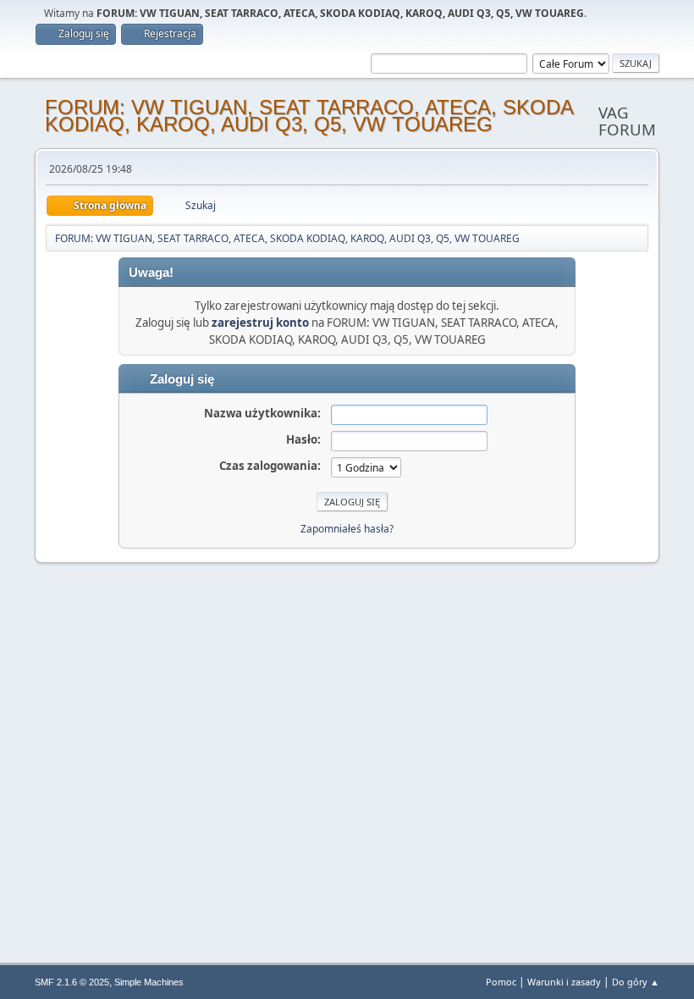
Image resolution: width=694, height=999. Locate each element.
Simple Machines (149, 982)
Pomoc (501, 981)
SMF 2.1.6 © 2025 (72, 982)
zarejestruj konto (260, 322)
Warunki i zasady (564, 981)
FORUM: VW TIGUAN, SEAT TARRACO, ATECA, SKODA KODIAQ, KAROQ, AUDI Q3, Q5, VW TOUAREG (309, 115)
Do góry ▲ (635, 981)
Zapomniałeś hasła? (347, 529)
